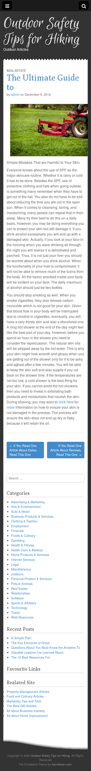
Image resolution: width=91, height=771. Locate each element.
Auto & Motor (20, 511)
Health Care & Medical (27, 550)
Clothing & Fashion (24, 521)
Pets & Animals (22, 583)
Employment (20, 525)
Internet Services (23, 559)
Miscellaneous (21, 569)
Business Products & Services (32, 516)
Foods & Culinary (23, 535)
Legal (15, 564)
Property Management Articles (28, 691)
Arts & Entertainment (26, 506)
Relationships (20, 593)
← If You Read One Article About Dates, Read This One (23, 450)
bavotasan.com (62, 764)
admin (15, 94)
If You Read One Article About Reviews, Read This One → (66, 450)
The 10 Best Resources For (30, 657)
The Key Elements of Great (30, 642)
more (11, 407)
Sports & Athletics (23, 603)
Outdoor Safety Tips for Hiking (41, 31)
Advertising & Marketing (28, 501)
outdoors (17, 574)
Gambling (18, 540)
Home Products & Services (30, 554)
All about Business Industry (26, 710)
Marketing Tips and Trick (24, 701)
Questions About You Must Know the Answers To (45, 647)
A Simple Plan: (21, 637)
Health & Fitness (22, 545)
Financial (17, 530)
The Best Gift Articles (21, 705)
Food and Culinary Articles (25, 696)
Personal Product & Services (31, 578)
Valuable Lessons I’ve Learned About (37, 652)
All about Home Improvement (27, 715)
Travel (15, 612)
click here (66, 401)
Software (17, 598)
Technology (19, 607)
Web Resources (22, 617)
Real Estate (16, 70)
